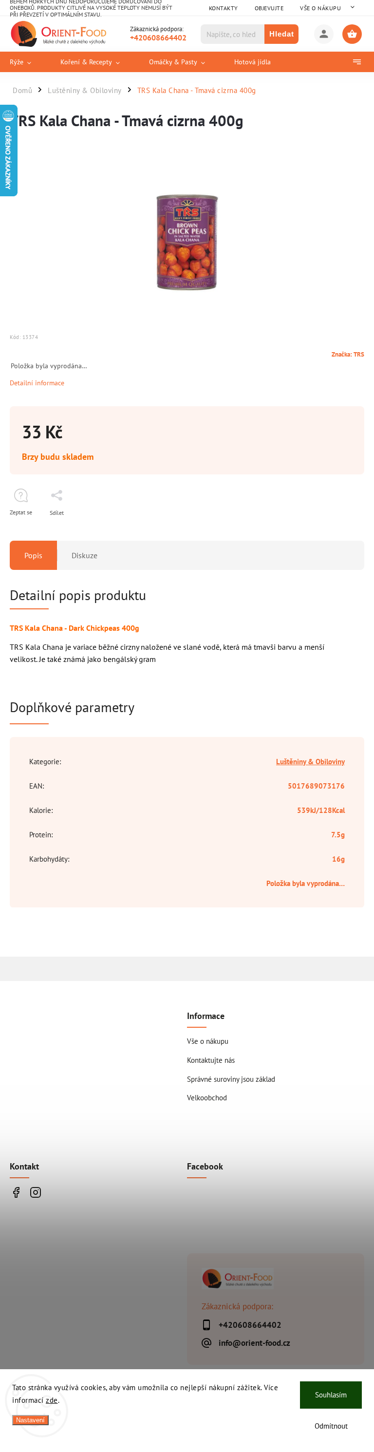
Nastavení (30, 1420)
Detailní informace (37, 382)
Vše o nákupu (320, 8)
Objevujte (269, 8)
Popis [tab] (33, 555)
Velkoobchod (207, 1097)
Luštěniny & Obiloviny (310, 761)
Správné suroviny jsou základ (231, 1079)
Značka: (348, 354)
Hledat (281, 34)
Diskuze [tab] (84, 555)
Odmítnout (331, 1426)
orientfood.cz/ (35, 1193)
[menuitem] (28, 62)
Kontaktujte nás (211, 1060)
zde (52, 1400)
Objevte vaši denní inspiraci (16, 1193)
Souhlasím (331, 1394)
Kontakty (223, 8)
